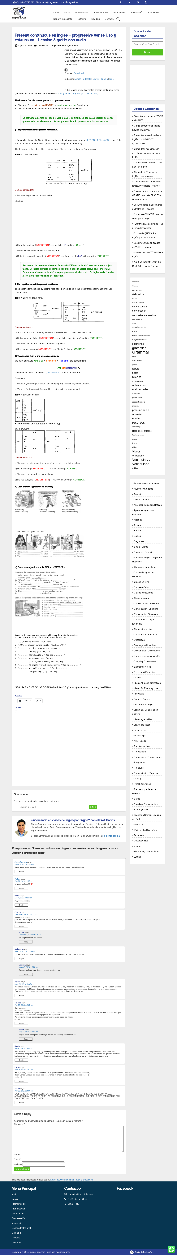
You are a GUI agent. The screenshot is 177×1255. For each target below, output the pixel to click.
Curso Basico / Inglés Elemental (52, 45)
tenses (134, 439)
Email (17, 1159)
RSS (111, 79)
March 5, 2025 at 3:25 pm (24, 864)
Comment (19, 1124)
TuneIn (104, 79)
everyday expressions (139, 340)
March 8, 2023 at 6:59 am (28, 967)
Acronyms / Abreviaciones (146, 483)
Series (137, 799)
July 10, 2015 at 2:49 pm (24, 1048)
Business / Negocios (144, 552)
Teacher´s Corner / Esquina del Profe (146, 817)
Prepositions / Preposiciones (148, 757)
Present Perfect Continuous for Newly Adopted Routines (146, 183)
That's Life (139, 824)
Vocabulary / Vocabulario (141, 462)
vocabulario (138, 455)
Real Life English (142, 784)
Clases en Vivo (141, 582)
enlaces (134, 331)
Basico (67, 12)
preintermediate (139, 385)
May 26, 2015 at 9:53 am (24, 1070)
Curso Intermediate (143, 629)
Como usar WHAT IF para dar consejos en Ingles (147, 216)
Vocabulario (119, 12)
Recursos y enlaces (142, 431)
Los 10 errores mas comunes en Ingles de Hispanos (147, 207)
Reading (95, 19)
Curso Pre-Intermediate (145, 634)
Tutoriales (139, 835)
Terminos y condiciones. (58, 1252)
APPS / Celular (141, 499)
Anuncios (136, 290)
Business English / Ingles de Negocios (147, 559)
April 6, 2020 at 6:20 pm (23, 898)
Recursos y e (136, 426)
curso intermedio (138, 327)
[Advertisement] (65, 31)
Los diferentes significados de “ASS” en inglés (146, 245)
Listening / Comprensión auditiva (145, 712)
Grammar (73, 45)
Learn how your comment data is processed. (71, 1180)
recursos (138, 422)
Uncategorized (141, 841)
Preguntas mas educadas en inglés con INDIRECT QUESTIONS (147, 139)
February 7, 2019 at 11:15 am (30, 935)
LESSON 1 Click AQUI (98, 140)
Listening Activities (143, 719)
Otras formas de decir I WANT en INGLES (147, 118)
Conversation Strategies (146, 614)
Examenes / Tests (142, 667)
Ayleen (137, 525)
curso (134, 323)
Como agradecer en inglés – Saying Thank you (147, 128)
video (134, 447)
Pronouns (139, 768)
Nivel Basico (140, 741)
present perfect (137, 398)
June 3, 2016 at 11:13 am (24, 984)
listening (136, 377)
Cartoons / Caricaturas (145, 567)
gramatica (139, 348)
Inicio (56, 12)
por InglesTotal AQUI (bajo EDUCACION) (77, 93)
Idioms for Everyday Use (146, 688)
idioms (134, 356)
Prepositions (140, 752)
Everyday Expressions (145, 661)
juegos (134, 365)
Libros (135, 372)
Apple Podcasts (83, 79)
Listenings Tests (142, 725)
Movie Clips (140, 735)
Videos (136, 451)
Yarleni (17, 879)
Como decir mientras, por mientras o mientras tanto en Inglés (146, 153)
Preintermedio (82, 12)
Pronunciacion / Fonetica (146, 773)
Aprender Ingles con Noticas (148, 505)
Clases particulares (143, 593)
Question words (53, 372)
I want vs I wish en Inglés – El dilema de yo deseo (147, 226)
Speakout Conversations (146, 804)
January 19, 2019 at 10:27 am (26, 914)
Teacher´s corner (138, 435)
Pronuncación (101, 12)
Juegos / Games (142, 699)
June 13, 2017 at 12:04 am (25, 951)
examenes (138, 343)
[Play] (66, 70)
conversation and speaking (144, 315)
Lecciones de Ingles (144, 704)
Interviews (139, 694)
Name (17, 1154)
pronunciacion (140, 410)
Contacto (109, 19)
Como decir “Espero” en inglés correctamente (144, 174)
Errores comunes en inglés (141, 335)
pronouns (136, 406)
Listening (81, 19)
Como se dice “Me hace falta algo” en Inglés (147, 164)
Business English (138, 302)
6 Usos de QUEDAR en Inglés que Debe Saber (144, 235)
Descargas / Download (145, 645)
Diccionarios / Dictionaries (147, 651)
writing (135, 468)
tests (134, 443)
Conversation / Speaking (146, 609)
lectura (135, 368)
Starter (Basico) (141, 809)
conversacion (139, 306)
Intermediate (137, 360)
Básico (137, 536)
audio (134, 298)
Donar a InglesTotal (62, 19)
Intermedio (153, 12)
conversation (139, 310)
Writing (137, 857)
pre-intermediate (137, 381)
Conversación (136, 12)
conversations (137, 319)
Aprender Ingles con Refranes (143, 512)
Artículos (138, 294)
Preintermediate (142, 746)
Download (79, 73)
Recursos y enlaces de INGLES (144, 791)
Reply (21, 871)
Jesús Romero (21, 862)
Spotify (96, 79)
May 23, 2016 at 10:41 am (28, 1032)
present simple (138, 402)
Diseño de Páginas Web (144, 1252)
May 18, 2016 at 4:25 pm (24, 1005)
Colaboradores (141, 598)
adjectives (135, 282)
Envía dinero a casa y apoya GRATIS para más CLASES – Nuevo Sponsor (147, 195)
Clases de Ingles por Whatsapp (143, 574)
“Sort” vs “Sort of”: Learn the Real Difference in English (146, 264)
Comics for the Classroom (146, 603)
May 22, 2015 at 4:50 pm (24, 1091)
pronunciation (138, 414)
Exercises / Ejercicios (144, 672)
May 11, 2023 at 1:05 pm (24, 881)
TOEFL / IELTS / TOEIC (145, 830)
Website (18, 1164)
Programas (139, 762)
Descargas (139, 640)
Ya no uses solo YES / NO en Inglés (147, 254)
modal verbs (140, 730)
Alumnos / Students (143, 489)
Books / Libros (141, 547)
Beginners (139, 541)
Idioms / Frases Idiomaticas (147, 683)
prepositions (136, 393)
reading (136, 418)
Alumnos (135, 286)
